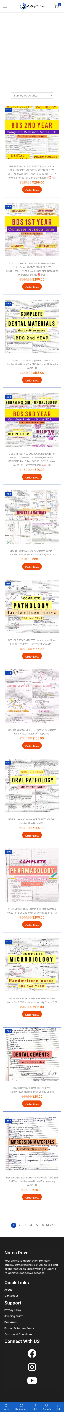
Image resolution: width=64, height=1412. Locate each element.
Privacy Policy (12, 1310)
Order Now (32, 190)
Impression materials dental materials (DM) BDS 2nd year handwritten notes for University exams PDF (32, 1181)
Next (49, 1225)
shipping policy (13, 1316)
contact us (11, 1296)
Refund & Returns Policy (19, 1328)
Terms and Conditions (18, 1334)
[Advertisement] (32, 46)
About (8, 1289)
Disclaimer (10, 1322)
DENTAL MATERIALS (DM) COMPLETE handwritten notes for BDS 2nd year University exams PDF (32, 364)
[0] (56, 6)
